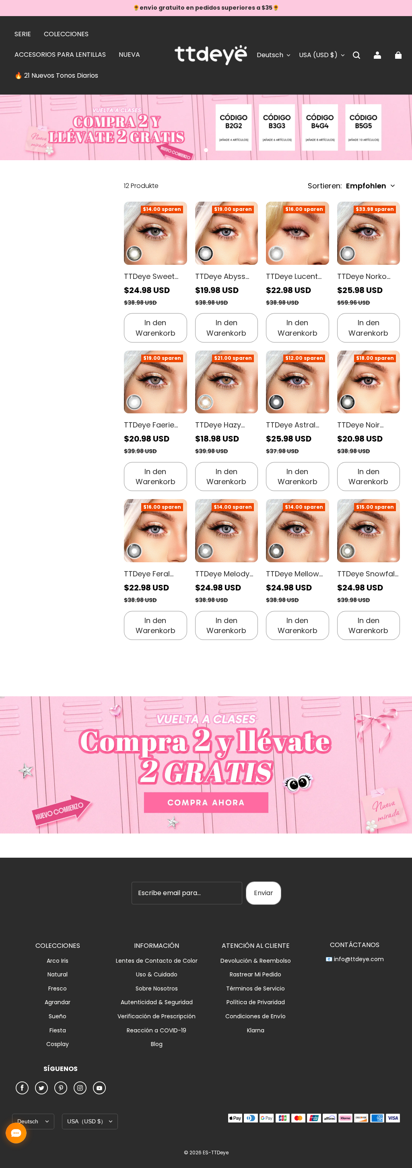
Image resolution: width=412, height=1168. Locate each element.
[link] (22, 34)
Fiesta (57, 1030)
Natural (57, 974)
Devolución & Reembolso (255, 961)
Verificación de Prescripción (156, 1016)
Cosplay (57, 1044)
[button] (356, 55)
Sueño (57, 1016)
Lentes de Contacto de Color (157, 961)
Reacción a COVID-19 (156, 1030)
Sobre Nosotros (157, 989)
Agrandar (57, 1002)
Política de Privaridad (256, 1002)
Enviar (263, 893)
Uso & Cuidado (156, 974)
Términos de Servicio (255, 989)
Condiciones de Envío (255, 1016)
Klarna (255, 1030)
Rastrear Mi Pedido (255, 974)
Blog (157, 1044)
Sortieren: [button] (347, 186)
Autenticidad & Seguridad (157, 1002)
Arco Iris (57, 961)
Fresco (57, 989)
